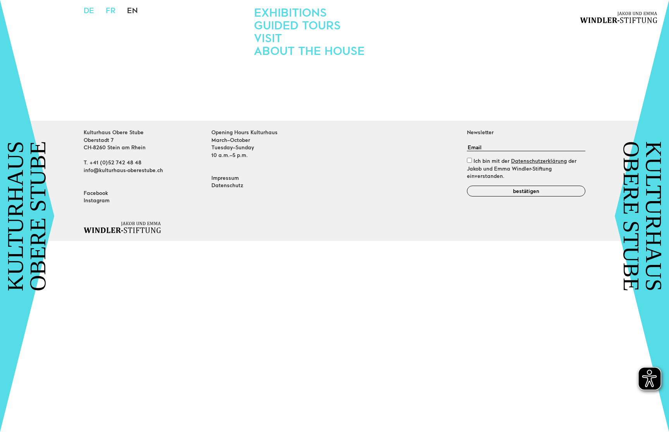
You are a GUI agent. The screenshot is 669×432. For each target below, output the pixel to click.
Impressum (225, 177)
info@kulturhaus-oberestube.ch (123, 170)
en (132, 10)
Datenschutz (227, 185)
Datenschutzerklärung (539, 160)
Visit (268, 37)
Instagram (97, 200)
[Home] (143, 227)
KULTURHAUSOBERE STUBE (26, 216)
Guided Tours (297, 25)
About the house (309, 50)
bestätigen (526, 191)
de (89, 10)
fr (110, 10)
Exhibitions (290, 12)
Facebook (96, 193)
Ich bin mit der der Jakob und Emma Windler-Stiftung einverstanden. (521, 168)
